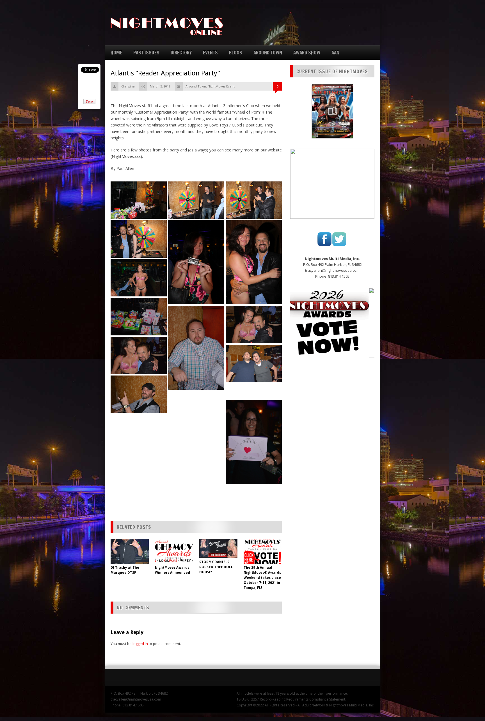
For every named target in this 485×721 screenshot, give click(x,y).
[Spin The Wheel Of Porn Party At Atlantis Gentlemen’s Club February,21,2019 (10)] (139, 355)
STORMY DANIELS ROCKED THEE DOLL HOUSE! (216, 567)
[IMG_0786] (254, 262)
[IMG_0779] (196, 200)
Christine (128, 86)
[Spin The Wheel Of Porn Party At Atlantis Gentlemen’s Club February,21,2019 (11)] (254, 363)
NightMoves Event (221, 86)
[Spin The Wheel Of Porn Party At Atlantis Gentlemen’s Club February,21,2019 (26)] (196, 431)
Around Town (196, 86)
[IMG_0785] (196, 262)
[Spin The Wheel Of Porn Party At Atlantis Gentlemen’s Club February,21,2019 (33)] (139, 455)
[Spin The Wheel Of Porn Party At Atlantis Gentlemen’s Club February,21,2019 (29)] (139, 438)
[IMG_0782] (139, 238)
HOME (116, 52)
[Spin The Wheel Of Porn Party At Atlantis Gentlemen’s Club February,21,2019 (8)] (196, 348)
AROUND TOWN (267, 52)
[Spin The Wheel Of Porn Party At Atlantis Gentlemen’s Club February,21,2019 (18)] (254, 390)
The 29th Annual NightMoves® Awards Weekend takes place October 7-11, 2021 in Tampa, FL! (262, 578)
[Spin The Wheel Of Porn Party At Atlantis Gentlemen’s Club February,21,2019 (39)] (254, 493)
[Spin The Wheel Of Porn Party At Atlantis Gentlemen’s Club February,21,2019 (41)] (196, 498)
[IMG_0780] (254, 200)
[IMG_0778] (139, 200)
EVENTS (210, 52)
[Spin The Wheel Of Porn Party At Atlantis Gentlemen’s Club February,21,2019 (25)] (139, 422)
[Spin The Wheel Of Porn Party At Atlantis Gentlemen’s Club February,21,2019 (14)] (139, 394)
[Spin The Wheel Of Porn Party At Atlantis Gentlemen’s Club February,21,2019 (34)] (196, 465)
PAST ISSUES (146, 52)
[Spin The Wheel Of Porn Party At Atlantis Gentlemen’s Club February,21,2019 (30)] (196, 448)
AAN (335, 52)
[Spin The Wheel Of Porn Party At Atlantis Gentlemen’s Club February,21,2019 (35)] (139, 471)
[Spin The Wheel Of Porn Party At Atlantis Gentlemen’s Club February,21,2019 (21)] (196, 398)
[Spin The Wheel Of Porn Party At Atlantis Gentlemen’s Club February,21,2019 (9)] (254, 324)
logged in (140, 643)
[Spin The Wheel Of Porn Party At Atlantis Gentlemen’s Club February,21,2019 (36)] (196, 481)
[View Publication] (332, 111)
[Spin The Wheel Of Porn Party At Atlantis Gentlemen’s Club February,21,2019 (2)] (139, 278)
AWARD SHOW (306, 52)
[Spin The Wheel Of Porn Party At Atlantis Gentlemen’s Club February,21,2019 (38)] (139, 488)
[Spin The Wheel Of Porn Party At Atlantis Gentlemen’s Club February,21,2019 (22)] (254, 442)
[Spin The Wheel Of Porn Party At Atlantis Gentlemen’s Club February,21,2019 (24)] (196, 415)
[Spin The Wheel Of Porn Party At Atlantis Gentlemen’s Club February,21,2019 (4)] (139, 316)
